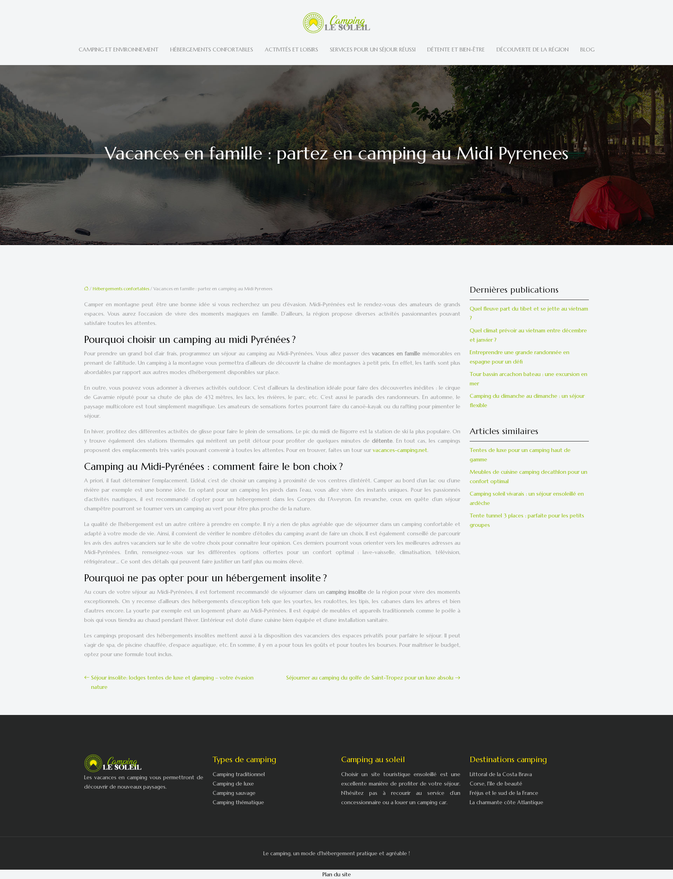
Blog (587, 49)
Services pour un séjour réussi (373, 49)
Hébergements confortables (211, 49)
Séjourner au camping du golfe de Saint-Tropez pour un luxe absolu (369, 677)
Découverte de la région (533, 49)
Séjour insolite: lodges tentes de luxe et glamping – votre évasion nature (172, 682)
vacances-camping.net (400, 450)
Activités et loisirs (291, 49)
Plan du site (336, 874)
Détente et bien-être (456, 49)
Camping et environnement (119, 49)
